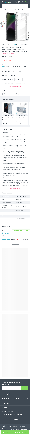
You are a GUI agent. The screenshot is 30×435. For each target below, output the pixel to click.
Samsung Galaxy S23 (8, 71)
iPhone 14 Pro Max (21, 83)
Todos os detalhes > (15, 188)
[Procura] (3, 6)
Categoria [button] (5, 403)
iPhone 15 (18, 71)
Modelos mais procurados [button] (10, 398)
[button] (8, 111)
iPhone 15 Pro (13, 75)
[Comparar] (22, 14)
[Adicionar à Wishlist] (27, 14)
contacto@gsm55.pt (9, 411)
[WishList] (22, 2)
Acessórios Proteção (11, 10)
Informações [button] (6, 394)
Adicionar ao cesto (15, 432)
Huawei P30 (18, 79)
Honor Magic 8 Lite (7, 79)
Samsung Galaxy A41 (8, 83)
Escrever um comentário (21, 230)
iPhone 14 (5, 75)
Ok (25, 387)
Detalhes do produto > (8, 53)
